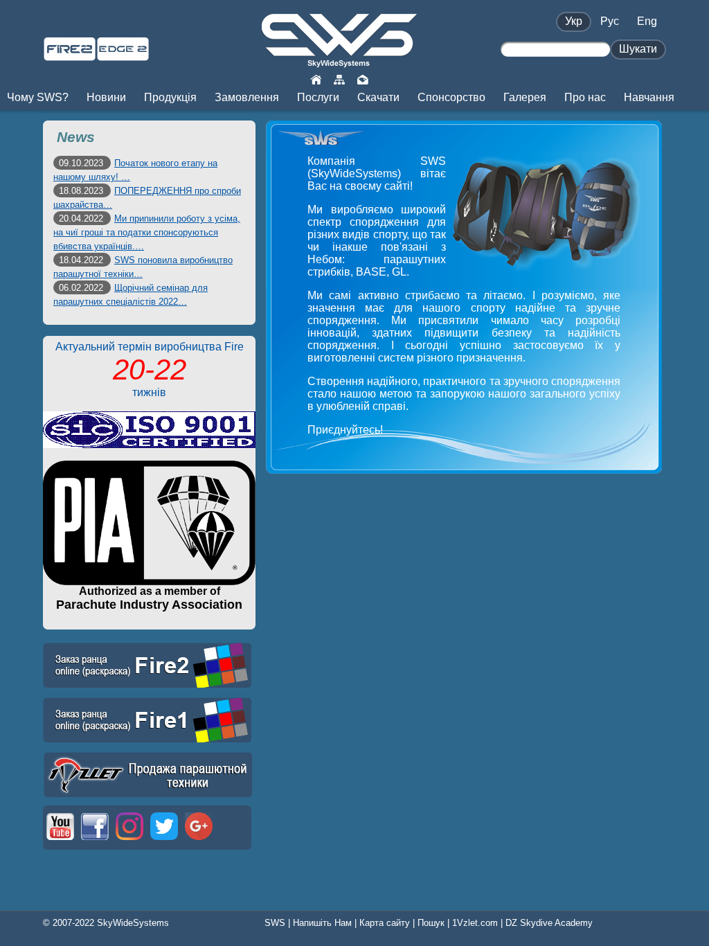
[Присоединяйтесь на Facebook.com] (95, 841)
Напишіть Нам (322, 923)
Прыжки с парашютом (354, 7)
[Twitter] (164, 841)
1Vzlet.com (475, 923)
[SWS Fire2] (69, 55)
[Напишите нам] (363, 78)
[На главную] (315, 78)
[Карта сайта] (339, 78)
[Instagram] (129, 841)
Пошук (431, 923)
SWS (274, 923)
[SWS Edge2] (123, 55)
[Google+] (198, 841)
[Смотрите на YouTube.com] (60, 841)
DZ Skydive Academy (549, 923)
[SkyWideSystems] (339, 62)
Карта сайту (384, 923)
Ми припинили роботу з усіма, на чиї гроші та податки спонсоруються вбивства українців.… (146, 232)
